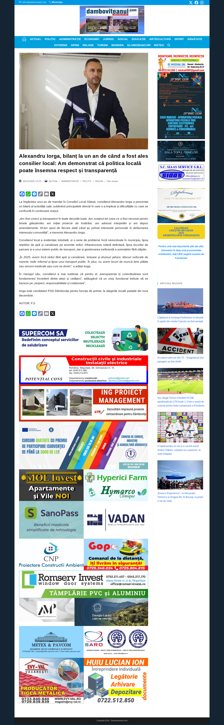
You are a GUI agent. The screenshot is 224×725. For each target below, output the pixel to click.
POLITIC (87, 181)
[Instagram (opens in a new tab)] (201, 2)
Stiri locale (112, 181)
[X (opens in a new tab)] (191, 2)
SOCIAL (99, 181)
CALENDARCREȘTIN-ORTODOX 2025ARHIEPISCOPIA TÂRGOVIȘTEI (181, 232)
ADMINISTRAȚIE (70, 181)
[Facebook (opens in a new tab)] (196, 2)
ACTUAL (53, 181)
